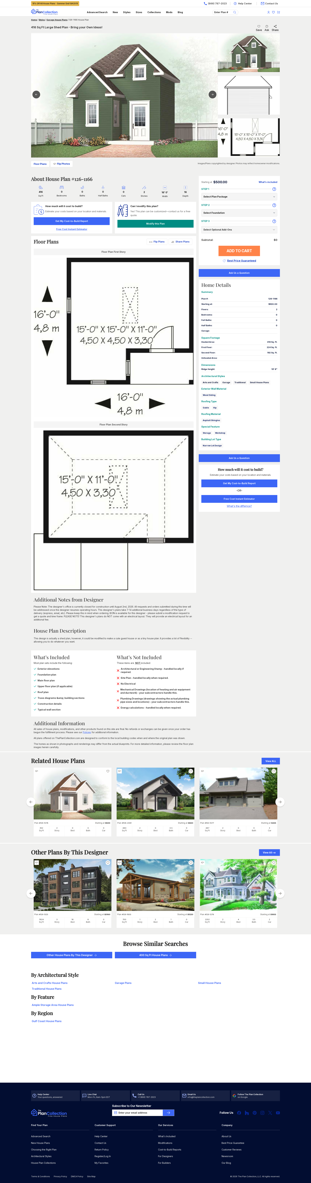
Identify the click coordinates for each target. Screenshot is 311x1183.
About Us (226, 1136)
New (115, 12)
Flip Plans (159, 241)
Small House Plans (259, 382)
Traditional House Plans (47, 988)
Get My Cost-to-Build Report (71, 221)
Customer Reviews (232, 1149)
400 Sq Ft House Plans (153, 955)
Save (259, 30)
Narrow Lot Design (212, 445)
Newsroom (227, 1156)
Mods (169, 12)
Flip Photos (63, 163)
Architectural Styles (41, 1156)
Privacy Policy (60, 1176)
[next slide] (280, 802)
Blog (180, 12)
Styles (127, 12)
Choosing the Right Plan (44, 1149)
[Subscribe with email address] (168, 1113)
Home (34, 20)
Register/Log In (103, 1156)
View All (267, 852)
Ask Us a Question (239, 272)
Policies (87, 732)
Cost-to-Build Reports (169, 1149)
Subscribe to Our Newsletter (131, 1106)
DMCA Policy (77, 1176)
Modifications (165, 1143)
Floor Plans (40, 164)
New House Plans (40, 1143)
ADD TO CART (239, 250)
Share (275, 30)
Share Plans (183, 241)
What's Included (166, 1136)
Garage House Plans (56, 20)
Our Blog (226, 1162)
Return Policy (102, 1149)
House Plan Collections (43, 1162)
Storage (207, 433)
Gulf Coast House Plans (47, 1021)
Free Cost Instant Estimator (239, 498)
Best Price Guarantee (233, 1143)
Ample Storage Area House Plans (53, 1005)
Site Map (91, 1176)
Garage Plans (123, 983)
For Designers (165, 1156)
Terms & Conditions (40, 1176)
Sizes (139, 12)
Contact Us (100, 1143)
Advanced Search (97, 12)
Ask (267, 30)
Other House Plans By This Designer (70, 955)
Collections (154, 12)
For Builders (164, 1162)
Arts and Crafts (210, 382)
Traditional (240, 382)
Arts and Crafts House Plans (50, 983)
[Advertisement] (155, 1057)
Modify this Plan (155, 223)
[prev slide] (31, 802)
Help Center (101, 1136)
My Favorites (101, 1162)
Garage (226, 382)
